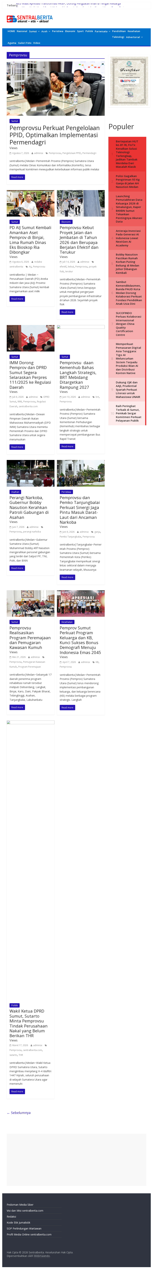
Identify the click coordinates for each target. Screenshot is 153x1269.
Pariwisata (101, 31)
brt (97, 396)
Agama (12, 43)
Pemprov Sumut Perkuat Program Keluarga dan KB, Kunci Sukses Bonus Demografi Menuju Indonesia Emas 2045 (80, 640)
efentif (63, 266)
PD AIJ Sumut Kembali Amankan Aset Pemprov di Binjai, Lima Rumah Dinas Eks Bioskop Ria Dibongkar (30, 240)
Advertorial (133, 37)
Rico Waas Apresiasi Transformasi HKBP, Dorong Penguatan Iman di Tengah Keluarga (68, 5)
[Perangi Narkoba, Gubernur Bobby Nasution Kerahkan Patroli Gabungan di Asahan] (30, 462)
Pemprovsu (55, 153)
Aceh (44, 31)
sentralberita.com (28, 406)
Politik (89, 31)
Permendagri (89, 153)
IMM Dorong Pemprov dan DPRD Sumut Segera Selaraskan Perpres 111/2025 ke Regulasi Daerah (30, 375)
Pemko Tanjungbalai (70, 536)
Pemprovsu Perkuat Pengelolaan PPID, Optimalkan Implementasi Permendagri (55, 135)
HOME (11, 31)
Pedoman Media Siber (20, 1204)
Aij (30, 266)
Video (36, 43)
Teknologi (118, 37)
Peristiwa (57, 31)
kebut (71, 266)
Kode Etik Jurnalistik (18, 1222)
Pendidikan (119, 31)
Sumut (33, 31)
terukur (69, 271)
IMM (20, 401)
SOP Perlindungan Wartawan (24, 1228)
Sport (80, 31)
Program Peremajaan (29, 666)
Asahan (15, 492)
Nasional (22, 31)
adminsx (38, 153)
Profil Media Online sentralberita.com (29, 1234)
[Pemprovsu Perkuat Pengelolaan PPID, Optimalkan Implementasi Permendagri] (56, 64)
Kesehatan (134, 31)
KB (97, 662)
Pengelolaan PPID (72, 153)
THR (21, 1055)
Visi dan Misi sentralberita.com (25, 1210)
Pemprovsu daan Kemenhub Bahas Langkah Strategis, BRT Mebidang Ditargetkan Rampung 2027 (78, 375)
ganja (97, 531)
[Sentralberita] (30, 15)
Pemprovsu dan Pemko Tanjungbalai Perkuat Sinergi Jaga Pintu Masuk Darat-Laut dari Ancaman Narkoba (80, 510)
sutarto (13, 1055)
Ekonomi (70, 31)
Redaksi (11, 1216)
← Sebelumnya (19, 1112)
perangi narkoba (32, 531)
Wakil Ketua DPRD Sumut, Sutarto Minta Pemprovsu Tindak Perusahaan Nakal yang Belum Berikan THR (29, 1023)
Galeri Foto (24, 43)
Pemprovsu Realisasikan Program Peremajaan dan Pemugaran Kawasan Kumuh (30, 637)
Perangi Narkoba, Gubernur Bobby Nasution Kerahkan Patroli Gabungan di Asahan (29, 507)
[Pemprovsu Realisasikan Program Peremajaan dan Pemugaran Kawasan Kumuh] (30, 592)
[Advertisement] (76, 1160)
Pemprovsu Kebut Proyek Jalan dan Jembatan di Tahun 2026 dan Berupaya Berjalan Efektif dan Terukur (79, 240)
